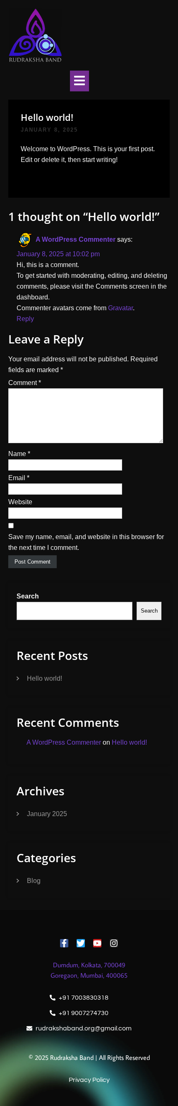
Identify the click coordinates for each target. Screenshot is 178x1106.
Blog (34, 880)
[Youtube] (97, 943)
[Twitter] (81, 943)
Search (28, 596)
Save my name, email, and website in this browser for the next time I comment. (86, 542)
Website (20, 501)
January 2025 (47, 813)
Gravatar (120, 307)
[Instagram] (114, 943)
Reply (25, 318)
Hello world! (44, 678)
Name (19, 453)
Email (18, 477)
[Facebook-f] (64, 943)
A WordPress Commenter (75, 239)
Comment (24, 382)
